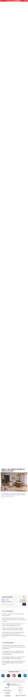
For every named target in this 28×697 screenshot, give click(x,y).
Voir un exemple (23, 599)
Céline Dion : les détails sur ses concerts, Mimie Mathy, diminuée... (13, 614)
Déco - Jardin (6, 599)
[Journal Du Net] (20, 688)
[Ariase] (7, 695)
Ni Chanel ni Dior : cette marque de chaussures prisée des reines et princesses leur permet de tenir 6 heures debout (13, 647)
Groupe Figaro (12, 682)
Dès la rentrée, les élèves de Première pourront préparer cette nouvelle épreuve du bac (12, 624)
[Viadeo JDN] (20, 693)
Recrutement (21, 679)
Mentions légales (6, 682)
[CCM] (7, 688)
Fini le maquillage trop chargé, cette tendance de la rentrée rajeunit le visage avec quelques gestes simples (13, 663)
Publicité (17, 679)
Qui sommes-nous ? (7, 679)
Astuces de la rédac (7, 601)
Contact (13, 679)
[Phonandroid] (20, 695)
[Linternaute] (7, 690)
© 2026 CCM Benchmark (20, 682)
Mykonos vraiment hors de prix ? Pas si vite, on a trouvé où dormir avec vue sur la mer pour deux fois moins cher (14, 620)
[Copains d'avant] (7, 693)
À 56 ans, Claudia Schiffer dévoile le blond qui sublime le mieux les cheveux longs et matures (12, 629)
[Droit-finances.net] (20, 690)
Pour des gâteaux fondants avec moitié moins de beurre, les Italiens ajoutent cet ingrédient (13, 658)
